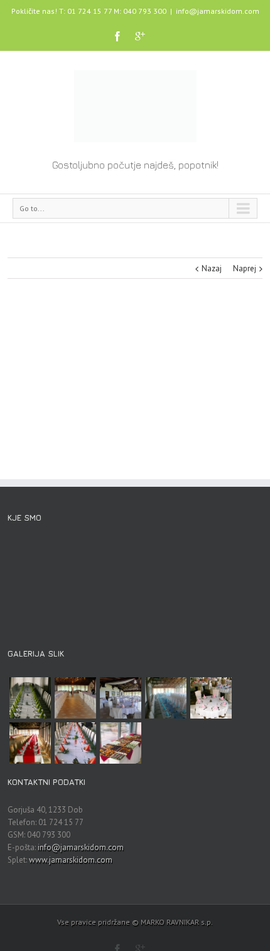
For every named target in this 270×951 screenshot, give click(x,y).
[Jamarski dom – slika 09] (75, 697)
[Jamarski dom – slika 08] (120, 697)
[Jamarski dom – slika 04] (75, 743)
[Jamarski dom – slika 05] (30, 743)
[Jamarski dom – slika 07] (165, 697)
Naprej (244, 268)
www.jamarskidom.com (70, 860)
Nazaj (212, 268)
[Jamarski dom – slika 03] (120, 743)
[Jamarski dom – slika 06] (211, 697)
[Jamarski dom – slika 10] (30, 697)
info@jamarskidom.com (217, 11)
